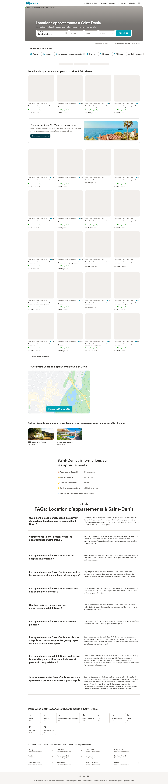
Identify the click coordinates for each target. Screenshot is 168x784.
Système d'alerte (128, 780)
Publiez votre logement (107, 3)
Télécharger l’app (91, 3)
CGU (79, 780)
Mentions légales (71, 780)
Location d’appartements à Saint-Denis (127, 44)
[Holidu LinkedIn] (84, 776)
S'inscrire (132, 3)
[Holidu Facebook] (88, 776)
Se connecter (122, 3)
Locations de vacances (101, 44)
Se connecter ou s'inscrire (40, 136)
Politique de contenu (100, 780)
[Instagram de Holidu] (80, 776)
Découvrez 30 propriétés (59, 409)
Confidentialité (87, 780)
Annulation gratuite (135, 54)
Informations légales (115, 780)
